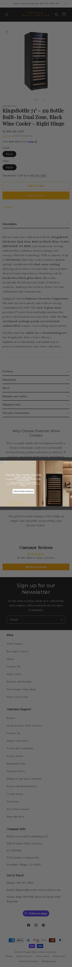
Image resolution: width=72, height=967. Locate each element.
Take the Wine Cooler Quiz (23, 491)
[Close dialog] (1, 462)
